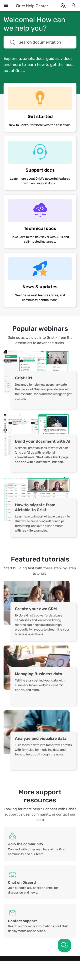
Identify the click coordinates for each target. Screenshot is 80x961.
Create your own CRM (36, 608)
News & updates (40, 286)
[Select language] (63, 5)
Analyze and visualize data (40, 738)
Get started (40, 116)
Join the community (25, 844)
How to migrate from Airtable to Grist (35, 507)
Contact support (22, 921)
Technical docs (40, 228)
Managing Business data (38, 673)
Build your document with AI (42, 441)
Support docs (40, 170)
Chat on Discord (22, 882)
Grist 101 (23, 378)
